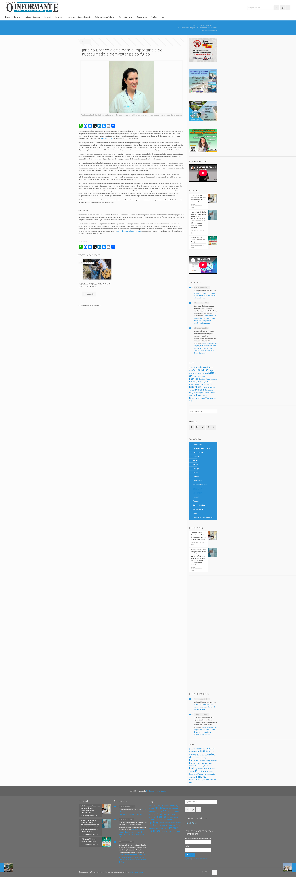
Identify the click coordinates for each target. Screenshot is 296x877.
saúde (212, 392)
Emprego (196, 468)
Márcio (213, 387)
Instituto (209, 384)
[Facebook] (202, 872)
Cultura (199, 373)
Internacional (197, 489)
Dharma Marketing (136, 872)
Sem (190, 396)
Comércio (211, 370)
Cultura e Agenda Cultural (201, 448)
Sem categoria (198, 509)
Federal (202, 379)
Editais (195, 460)
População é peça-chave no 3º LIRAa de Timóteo (95, 285)
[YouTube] (208, 872)
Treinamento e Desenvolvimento (203, 517)
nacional (192, 390)
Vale (207, 398)
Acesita (199, 367)
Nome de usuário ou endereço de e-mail (198, 838)
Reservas (207, 393)
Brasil (195, 370)
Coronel (193, 373)
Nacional (196, 497)
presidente (209, 390)
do (190, 376)
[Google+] (205, 872)
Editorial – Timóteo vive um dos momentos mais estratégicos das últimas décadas (205, 295)
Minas (201, 387)
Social (195, 513)
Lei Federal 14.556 (106, 138)
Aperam (211, 367)
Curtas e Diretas (198, 452)
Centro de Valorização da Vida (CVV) (129, 231)
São (194, 396)
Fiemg (208, 379)
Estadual (196, 477)
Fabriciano (194, 378)
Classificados (197, 444)
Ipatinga (194, 386)
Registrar (188, 859)
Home (193, 25)
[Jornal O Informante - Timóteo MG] (32, 7)
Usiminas (194, 398)
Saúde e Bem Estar (206, 25)
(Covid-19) (192, 367)
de (212, 373)
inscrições (203, 384)
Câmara (204, 373)
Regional (196, 501)
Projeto (200, 393)
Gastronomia (197, 481)
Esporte (195, 473)
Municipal (207, 387)
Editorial (195, 464)
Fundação (194, 381)
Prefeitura (200, 389)
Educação (204, 376)
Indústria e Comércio (200, 485)
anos (205, 367)
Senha (187, 846)
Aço (191, 370)
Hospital (197, 384)
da (208, 373)
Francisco (214, 379)
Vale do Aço (175, 831)
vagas (203, 398)
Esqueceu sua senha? (200, 859)
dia (215, 373)
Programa (193, 392)
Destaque (196, 456)
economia (197, 376)
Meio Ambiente (198, 493)
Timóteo (201, 395)
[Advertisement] (206, 593)
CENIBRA (203, 370)
